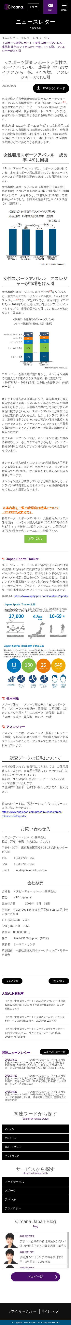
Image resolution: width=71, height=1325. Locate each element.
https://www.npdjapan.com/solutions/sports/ (41, 596)
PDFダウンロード (54, 88)
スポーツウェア (13, 1147)
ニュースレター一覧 (54, 1051)
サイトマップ (50, 1311)
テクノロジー (13, 1208)
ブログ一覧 (35, 1276)
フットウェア (12, 1156)
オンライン (11, 1138)
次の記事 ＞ (59, 981)
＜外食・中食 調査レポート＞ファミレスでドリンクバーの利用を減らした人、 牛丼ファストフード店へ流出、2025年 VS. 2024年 (35, 1033)
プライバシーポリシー (22, 1311)
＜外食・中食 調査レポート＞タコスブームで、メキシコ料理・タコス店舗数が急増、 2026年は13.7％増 (35, 1018)
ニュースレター (22, 38)
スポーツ (41, 38)
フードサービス (14, 1181)
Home (5, 38)
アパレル (9, 1128)
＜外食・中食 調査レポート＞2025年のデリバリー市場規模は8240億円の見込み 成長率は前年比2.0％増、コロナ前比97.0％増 (35, 1005)
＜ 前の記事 (12, 981)
